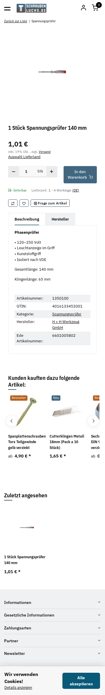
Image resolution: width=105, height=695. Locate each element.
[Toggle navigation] (7, 8)
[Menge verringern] (13, 171)
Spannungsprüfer (66, 314)
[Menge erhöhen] (51, 171)
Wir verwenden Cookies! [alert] (21, 677)
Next (93, 421)
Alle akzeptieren (81, 681)
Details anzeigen (18, 687)
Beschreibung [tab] (27, 219)
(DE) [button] (75, 190)
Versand (44, 151)
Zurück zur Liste (15, 21)
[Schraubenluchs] (32, 8)
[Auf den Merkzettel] (24, 203)
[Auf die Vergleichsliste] (13, 203)
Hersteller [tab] (60, 219)
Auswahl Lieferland (24, 156)
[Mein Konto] (83, 8)
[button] (95, 8)
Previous (11, 421)
